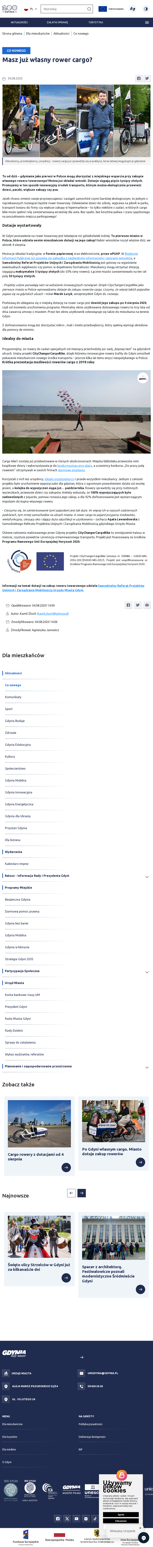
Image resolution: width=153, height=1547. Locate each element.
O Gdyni (6, 1462)
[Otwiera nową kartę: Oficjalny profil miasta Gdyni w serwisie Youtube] (76, 1518)
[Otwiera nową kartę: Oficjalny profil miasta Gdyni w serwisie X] (67, 1518)
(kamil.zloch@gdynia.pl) (53, 613)
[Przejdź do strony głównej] (9, 9)
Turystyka (95, 22)
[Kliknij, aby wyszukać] (89, 8)
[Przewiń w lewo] (71, 1193)
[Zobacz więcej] (39, 1167)
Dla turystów (9, 1436)
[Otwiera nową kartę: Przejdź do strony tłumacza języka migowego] (132, 9)
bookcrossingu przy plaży (74, 465)
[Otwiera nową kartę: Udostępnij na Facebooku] (139, 78)
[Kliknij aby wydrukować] (147, 605)
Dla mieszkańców (38, 33)
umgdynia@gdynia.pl (102, 1373)
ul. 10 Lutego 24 (23, 1399)
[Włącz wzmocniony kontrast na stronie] (146, 9)
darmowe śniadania (71, 470)
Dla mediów (9, 1449)
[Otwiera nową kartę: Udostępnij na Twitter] (147, 78)
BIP (80, 1449)
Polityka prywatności (90, 1424)
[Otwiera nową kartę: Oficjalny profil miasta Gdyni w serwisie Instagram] (86, 1518)
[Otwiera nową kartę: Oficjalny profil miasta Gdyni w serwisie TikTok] (95, 1518)
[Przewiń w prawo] (81, 1193)
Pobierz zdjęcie (137, 553)
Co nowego (81, 33)
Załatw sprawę (57, 22)
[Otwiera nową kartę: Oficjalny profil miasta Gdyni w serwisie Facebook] (58, 1518)
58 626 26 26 (95, 1386)
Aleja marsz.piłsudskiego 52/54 (35, 1386)
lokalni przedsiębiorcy (59, 479)
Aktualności (19, 22)
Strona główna (12, 33)
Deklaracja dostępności (92, 1436)
